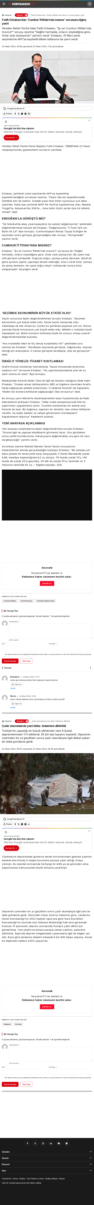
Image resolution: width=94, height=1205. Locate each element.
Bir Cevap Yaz (11, 611)
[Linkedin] (51, 1143)
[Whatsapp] (67, 1143)
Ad (4, 644)
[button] (26, 15)
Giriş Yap (26, 661)
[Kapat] (89, 120)
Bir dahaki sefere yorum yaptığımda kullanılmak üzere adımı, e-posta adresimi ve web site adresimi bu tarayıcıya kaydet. (48, 654)
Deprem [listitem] (7, 1024)
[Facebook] (27, 1143)
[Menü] (4, 3)
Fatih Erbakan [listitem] (26, 601)
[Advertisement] (47, 172)
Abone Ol (47, 583)
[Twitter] (35, 1143)
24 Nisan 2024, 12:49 (27, 696)
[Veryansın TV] (22, 4)
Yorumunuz (14, 622)
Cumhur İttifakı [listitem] (10, 601)
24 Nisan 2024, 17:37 (31, 677)
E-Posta (53, 644)
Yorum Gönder (10, 661)
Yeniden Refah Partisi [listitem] (45, 601)
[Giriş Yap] (89, 3)
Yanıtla (12, 688)
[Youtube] (59, 1143)
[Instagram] (43, 1143)
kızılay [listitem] (18, 1024)
